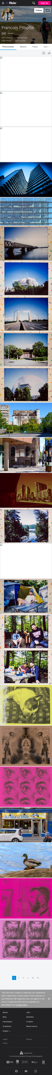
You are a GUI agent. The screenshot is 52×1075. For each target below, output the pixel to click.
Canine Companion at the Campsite (15, 574)
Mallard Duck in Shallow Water (13, 874)
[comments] (50, 89)
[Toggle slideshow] (44, 53)
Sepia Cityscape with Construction (15, 504)
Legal (5, 1039)
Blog (4, 1017)
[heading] (11, 3)
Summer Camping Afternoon (12, 610)
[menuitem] (33, 3)
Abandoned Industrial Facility (13, 433)
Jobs (28, 1012)
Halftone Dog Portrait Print (12, 721)
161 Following (22, 38)
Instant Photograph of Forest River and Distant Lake (21, 539)
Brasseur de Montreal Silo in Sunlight (16, 87)
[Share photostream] (49, 53)
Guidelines (7, 1026)
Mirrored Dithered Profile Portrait (14, 762)
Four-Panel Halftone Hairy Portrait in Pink (18, 956)
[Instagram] (35, 1071)
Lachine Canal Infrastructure (12, 122)
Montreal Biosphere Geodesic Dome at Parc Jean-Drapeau (21, 398)
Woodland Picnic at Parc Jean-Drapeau (17, 680)
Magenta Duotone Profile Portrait (15, 915)
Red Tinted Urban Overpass (12, 158)
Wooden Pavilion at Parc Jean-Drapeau (17, 363)
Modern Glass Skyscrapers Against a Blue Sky (19, 193)
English (5, 1031)
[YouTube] (26, 1071)
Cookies (29, 1022)
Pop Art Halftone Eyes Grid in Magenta (17, 803)
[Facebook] (16, 1071)
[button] (45, 89)
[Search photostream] (39, 53)
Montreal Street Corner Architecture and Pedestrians (21, 468)
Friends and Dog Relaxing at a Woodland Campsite (21, 645)
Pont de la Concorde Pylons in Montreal (17, 327)
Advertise (30, 1017)
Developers (7, 1022)
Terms (5, 1043)
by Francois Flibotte (6, 89)
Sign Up (44, 3)
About (5, 1012)
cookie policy (21, 1005)
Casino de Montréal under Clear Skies (16, 292)
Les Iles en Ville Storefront (12, 838)
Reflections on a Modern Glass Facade (17, 221)
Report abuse (31, 1026)
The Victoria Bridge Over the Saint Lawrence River (21, 257)
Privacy (29, 1039)
